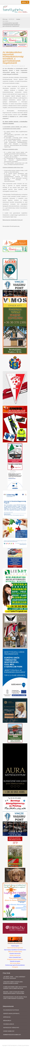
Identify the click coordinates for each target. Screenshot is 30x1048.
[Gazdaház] (15, 856)
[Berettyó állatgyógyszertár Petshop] (15, 803)
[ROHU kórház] (15, 519)
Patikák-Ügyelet (15, 945)
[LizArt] (15, 590)
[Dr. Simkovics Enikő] (15, 710)
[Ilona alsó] (15, 249)
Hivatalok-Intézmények (15, 953)
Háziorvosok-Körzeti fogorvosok (15, 947)
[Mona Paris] (15, 630)
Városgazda (15, 967)
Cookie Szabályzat (8, 1031)
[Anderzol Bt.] (15, 33)
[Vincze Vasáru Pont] (15, 823)
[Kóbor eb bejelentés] (15, 874)
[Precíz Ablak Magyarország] (15, 45)
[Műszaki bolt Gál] (15, 558)
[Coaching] (15, 901)
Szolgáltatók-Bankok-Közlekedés (15, 959)
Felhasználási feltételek (11, 1010)
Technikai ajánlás (8, 1024)
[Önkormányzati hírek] (15, 362)
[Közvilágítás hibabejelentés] (15, 840)
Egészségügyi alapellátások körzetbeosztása (15, 949)
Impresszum (6, 1017)
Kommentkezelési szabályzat (12, 1034)
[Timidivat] (15, 242)
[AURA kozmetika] (15, 769)
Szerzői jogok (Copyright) (11, 1013)
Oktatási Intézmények (15, 955)
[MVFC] (15, 388)
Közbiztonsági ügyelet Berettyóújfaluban (15, 965)
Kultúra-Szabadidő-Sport (15, 957)
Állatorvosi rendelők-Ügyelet (15, 951)
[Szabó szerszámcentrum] (15, 733)
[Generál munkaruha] (15, 424)
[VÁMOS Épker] (15, 325)
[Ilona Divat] (15, 40)
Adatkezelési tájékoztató (11, 1027)
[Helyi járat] (15, 452)
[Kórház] (15, 480)
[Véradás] (15, 466)
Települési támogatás (15, 961)
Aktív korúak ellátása (15, 963)
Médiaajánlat (7, 1020)
